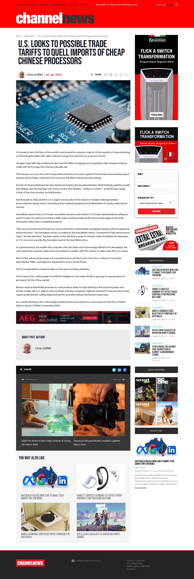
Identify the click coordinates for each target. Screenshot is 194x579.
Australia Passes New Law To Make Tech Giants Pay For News (165, 272)
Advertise (73, 5)
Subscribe (156, 211)
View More (140, 378)
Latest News (30, 5)
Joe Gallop (170, 278)
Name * (140, 174)
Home (19, 5)
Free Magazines (59, 5)
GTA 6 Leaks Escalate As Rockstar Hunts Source (164, 332)
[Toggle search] (176, 4)
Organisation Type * (146, 198)
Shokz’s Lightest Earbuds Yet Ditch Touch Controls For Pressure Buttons (164, 293)
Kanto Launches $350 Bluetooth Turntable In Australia (164, 313)
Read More (141, 488)
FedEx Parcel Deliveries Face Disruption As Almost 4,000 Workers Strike (164, 351)
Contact (83, 5)
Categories (44, 5)
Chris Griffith (43, 348)
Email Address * (144, 186)
